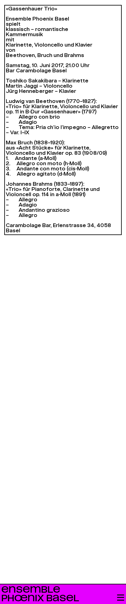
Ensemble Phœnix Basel (40, 594)
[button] (120, 598)
